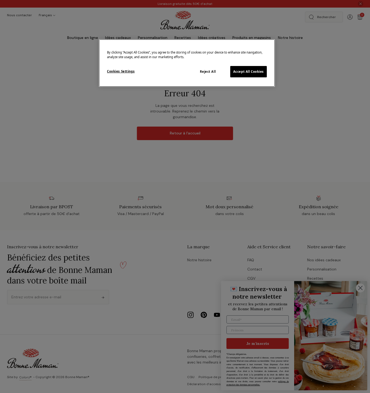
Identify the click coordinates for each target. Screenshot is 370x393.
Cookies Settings (121, 71)
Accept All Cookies (248, 72)
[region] (187, 63)
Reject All (208, 72)
